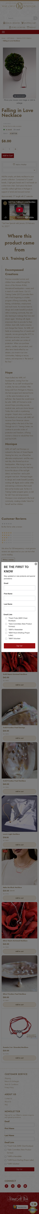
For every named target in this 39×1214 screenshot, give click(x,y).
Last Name (8, 604)
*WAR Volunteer (14, 638)
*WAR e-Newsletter (15, 629)
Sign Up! (19, 646)
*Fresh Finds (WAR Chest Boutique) (17, 619)
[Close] (36, 564)
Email (6, 583)
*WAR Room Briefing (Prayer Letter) (19, 633)
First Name (8, 594)
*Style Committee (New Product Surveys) (20, 625)
